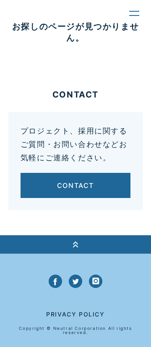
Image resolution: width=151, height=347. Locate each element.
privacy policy (75, 314)
